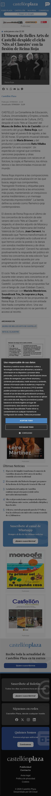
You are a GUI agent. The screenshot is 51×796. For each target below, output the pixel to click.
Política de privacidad (32, 415)
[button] (25, 433)
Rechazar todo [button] (26, 427)
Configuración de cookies (13, 415)
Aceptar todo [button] (26, 421)
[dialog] (25, 398)
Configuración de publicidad (14, 409)
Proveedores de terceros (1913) (23, 388)
